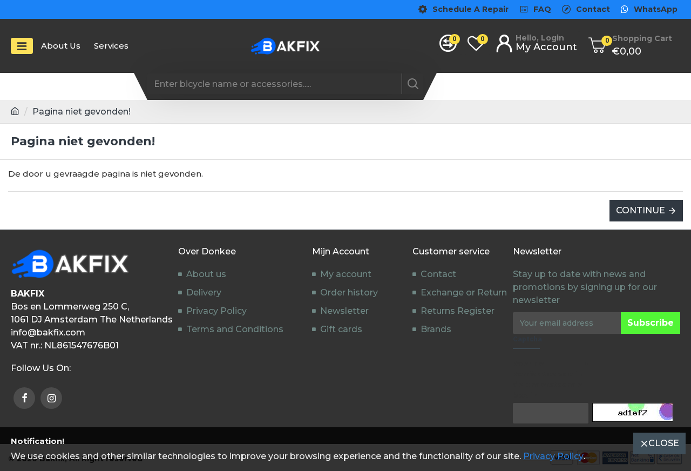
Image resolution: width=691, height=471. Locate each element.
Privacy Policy (553, 456)
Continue (640, 210)
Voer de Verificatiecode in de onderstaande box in (547, 379)
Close (663, 443)
